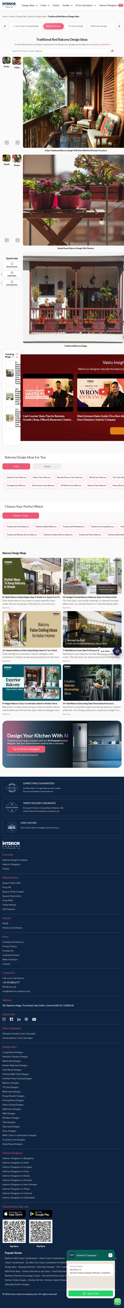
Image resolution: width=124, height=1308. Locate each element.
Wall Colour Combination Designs (19, 1135)
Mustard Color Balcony (16, 477)
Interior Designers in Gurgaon (17, 1167)
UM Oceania (8, 909)
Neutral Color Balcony (97, 485)
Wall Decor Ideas (13, 1271)
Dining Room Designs (13, 1100)
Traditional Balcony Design (75, 346)
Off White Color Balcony (71, 485)
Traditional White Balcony (74, 526)
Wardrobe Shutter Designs (17, 1284)
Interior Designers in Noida (16, 1175)
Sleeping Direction (26, 1267)
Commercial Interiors (13, 942)
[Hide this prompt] (99, 649)
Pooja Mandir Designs (13, 1096)
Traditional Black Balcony (46, 526)
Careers (6, 964)
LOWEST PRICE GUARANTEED (39, 783)
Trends (5, 868)
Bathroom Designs (11, 1091)
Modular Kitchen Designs (15, 1056)
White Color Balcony (98, 477)
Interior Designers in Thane (16, 1189)
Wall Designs (8, 1113)
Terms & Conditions (12, 927)
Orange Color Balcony (16, 485)
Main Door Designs (46, 1267)
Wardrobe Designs (11, 1061)
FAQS (5, 923)
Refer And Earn (10, 959)
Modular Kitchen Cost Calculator (19, 1033)
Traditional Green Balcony (18, 526)
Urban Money (9, 904)
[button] (110, 652)
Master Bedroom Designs (15, 1065)
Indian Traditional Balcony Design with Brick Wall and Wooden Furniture (76, 150)
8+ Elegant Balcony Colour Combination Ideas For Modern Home (29, 703)
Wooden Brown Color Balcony (70, 477)
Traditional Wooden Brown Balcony (22, 535)
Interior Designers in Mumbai (17, 1180)
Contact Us (8, 950)
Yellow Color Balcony (42, 477)
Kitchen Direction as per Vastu (36, 1271)
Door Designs (9, 1131)
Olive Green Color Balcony (43, 485)
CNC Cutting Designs (66, 1267)
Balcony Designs (10, 1083)
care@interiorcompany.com (16, 991)
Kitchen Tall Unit (35, 1280)
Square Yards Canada (13, 891)
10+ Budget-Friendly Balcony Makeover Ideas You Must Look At (90, 597)
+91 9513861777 (11, 982)
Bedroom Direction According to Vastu (22, 1275)
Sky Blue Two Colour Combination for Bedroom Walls (50, 1262)
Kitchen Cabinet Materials (57, 1280)
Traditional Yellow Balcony (90, 535)
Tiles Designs (9, 1122)
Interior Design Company (15, 860)
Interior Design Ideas (18, 16)
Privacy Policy (9, 946)
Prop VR (6, 887)
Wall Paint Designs (11, 1109)
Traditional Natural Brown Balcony (58, 535)
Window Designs (10, 1117)
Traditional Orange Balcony (102, 526)
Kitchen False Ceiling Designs (17, 1078)
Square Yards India (11, 896)
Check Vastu (11, 276)
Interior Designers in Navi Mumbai (19, 1184)
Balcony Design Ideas (37, 16)
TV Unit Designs (10, 1087)
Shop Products (12, 267)
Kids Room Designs (12, 1069)
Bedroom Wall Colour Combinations (21, 1258)
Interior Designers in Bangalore (18, 1158)
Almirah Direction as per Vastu (56, 1275)
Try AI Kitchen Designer (26, 749)
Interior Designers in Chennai (17, 1193)
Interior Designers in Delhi (15, 1162)
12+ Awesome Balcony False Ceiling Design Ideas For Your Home (29, 650)
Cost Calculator (12, 285)
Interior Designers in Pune (15, 1171)
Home (5, 16)
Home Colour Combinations (52, 1258)
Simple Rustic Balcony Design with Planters (75, 248)
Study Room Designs (12, 1144)
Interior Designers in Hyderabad (18, 1197)
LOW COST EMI (28, 823)
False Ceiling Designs (13, 1104)
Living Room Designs (12, 1052)
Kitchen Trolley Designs (16, 1280)
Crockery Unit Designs (13, 1139)
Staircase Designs (11, 1126)
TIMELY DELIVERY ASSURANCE (39, 803)
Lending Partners (11, 955)
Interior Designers (11, 864)
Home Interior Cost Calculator (17, 1038)
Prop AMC (7, 900)
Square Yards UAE (11, 883)
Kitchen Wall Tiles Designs (15, 1074)
